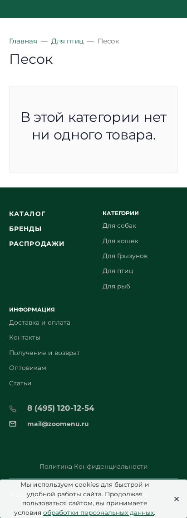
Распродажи (36, 243)
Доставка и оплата (39, 322)
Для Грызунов (125, 255)
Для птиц (118, 270)
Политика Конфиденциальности (93, 466)
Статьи (20, 383)
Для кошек (120, 241)
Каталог (27, 213)
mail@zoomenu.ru (58, 423)
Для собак (119, 225)
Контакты (24, 337)
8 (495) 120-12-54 (60, 407)
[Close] (174, 499)
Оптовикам (27, 367)
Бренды (25, 228)
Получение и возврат (44, 352)
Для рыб (116, 286)
